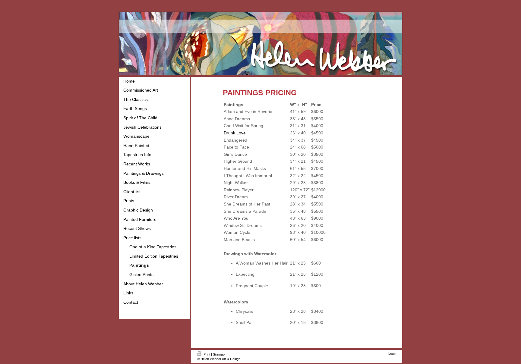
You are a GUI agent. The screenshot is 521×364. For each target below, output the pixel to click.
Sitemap (219, 354)
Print (207, 354)
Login (392, 353)
